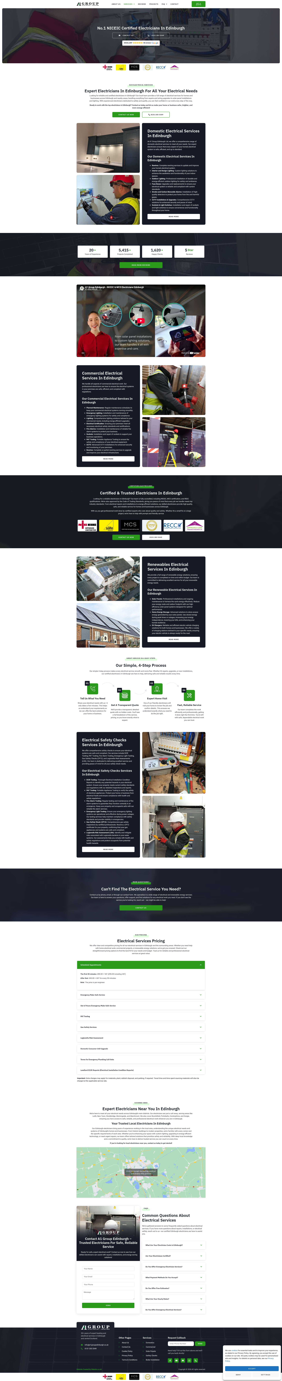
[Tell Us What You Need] (92, 688)
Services (128, 4)
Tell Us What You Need (92, 698)
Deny (238, 1375)
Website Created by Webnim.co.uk (89, 1369)
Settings (265, 1375)
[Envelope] (183, 1360)
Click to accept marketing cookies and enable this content (141, 1172)
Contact (175, 4)
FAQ (163, 4)
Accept (252, 1369)
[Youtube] (176, 1360)
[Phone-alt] (196, 1360)
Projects (153, 4)
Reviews (142, 4)
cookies (234, 1350)
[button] (141, 43)
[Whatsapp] (189, 1360)
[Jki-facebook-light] (170, 1360)
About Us (116, 4)
